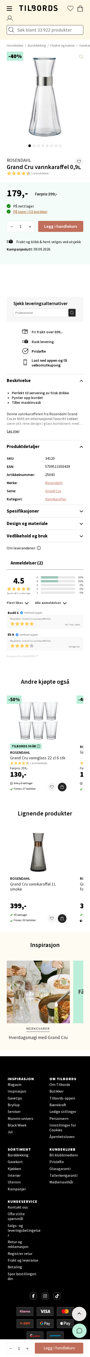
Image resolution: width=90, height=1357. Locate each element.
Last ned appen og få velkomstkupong (49, 362)
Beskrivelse (19, 380)
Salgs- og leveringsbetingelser (24, 1230)
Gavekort (15, 1161)
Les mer (13, 431)
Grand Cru (53, 490)
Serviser (14, 1111)
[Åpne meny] (9, 8)
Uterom (14, 1182)
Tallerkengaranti (63, 1175)
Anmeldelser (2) (27, 563)
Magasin (14, 1084)
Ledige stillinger (62, 1111)
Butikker (56, 1091)
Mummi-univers (20, 1118)
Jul (10, 1131)
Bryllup (14, 1104)
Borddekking (37, 45)
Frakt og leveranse (23, 1260)
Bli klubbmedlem (63, 1155)
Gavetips (15, 1098)
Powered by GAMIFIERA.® (22, 656)
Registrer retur (20, 1253)
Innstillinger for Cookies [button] (62, 1127)
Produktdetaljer (23, 446)
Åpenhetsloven (61, 1136)
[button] (79, 161)
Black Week (17, 1125)
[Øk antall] (30, 226)
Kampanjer (17, 1189)
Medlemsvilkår (61, 1182)
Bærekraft (57, 1104)
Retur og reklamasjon (18, 1244)
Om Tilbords (59, 1084)
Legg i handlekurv (60, 226)
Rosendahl (19, 160)
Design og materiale (27, 523)
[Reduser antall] (11, 226)
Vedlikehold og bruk (27, 536)
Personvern (58, 1118)
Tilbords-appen (62, 1098)
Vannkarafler (55, 499)
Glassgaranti (60, 1168)
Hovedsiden (15, 45)
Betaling (15, 1266)
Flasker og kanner (62, 45)
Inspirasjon (17, 1091)
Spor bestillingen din (22, 1276)
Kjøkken (14, 1168)
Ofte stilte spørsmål (16, 1216)
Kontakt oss (18, 1207)
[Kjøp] (62, 787)
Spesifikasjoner (23, 511)
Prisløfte (39, 351)
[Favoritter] (52, 787)
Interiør (14, 1175)
